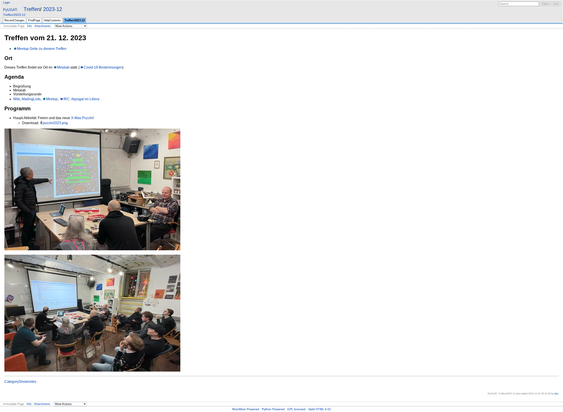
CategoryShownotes (20, 381)
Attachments (43, 26)
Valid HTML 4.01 (319, 409)
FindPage (34, 20)
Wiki (16, 99)
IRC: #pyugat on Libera (81, 99)
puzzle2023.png (55, 123)
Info (29, 26)
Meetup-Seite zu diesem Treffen (41, 49)
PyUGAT (9, 10)
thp (556, 393)
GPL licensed (296, 409)
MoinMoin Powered (245, 409)
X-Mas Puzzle (82, 118)
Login (6, 2)
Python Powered (273, 409)
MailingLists (31, 99)
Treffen (32, 9)
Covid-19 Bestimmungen (103, 67)
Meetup (52, 99)
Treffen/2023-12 (14, 14)
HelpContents (52, 20)
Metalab (63, 67)
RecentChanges (14, 20)
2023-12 (52, 9)
